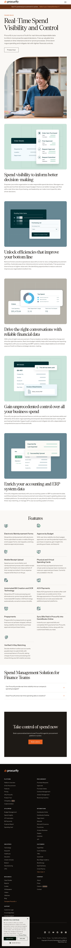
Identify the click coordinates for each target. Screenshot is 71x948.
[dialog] (16, 931)
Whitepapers (8, 889)
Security (39, 938)
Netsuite (39, 821)
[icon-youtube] (53, 933)
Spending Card (8, 827)
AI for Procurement (10, 785)
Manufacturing (8, 866)
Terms (44, 938)
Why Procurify (8, 795)
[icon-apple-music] (66, 933)
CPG (5, 869)
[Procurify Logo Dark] (11, 3)
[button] (16, 943)
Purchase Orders (42, 789)
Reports (6, 883)
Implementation (9, 804)
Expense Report (9, 824)
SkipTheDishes (41, 866)
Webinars (7, 895)
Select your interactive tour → (49, 7)
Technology (7, 848)
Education (7, 857)
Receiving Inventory (42, 798)
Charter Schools (9, 860)
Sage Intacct (40, 818)
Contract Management (43, 791)
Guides (6, 886)
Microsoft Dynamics (43, 824)
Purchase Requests (42, 782)
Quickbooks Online (42, 812)
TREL (38, 854)
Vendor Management (43, 795)
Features (6, 789)
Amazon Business (42, 830)
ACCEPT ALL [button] (9, 938)
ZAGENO (39, 836)
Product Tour (8, 798)
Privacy (49, 938)
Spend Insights (8, 815)
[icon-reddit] (57, 933)
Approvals (40, 785)
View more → (41, 872)
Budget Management (10, 812)
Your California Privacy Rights (59, 938)
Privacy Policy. (23, 935)
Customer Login (9, 910)
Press (38, 883)
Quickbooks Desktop (43, 815)
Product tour (11, 50)
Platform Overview (9, 782)
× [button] (27, 918)
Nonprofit (7, 851)
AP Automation (8, 818)
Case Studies (8, 880)
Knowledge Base (9, 913)
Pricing (6, 791)
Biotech (6, 863)
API (38, 839)
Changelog (7, 801)
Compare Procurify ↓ (10, 901)
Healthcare (7, 854)
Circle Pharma (41, 869)
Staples (39, 833)
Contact (39, 889)
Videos (6, 892)
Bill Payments (8, 821)
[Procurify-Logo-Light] (11, 772)
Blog (5, 898)
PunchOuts (40, 827)
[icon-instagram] (49, 933)
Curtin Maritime (41, 851)
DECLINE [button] (22, 938)
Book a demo (35, 742)
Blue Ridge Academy (43, 860)
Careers (39, 886)
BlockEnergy (40, 863)
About (39, 880)
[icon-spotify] (62, 933)
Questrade (40, 857)
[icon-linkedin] (45, 933)
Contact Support (9, 916)
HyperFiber (40, 848)
